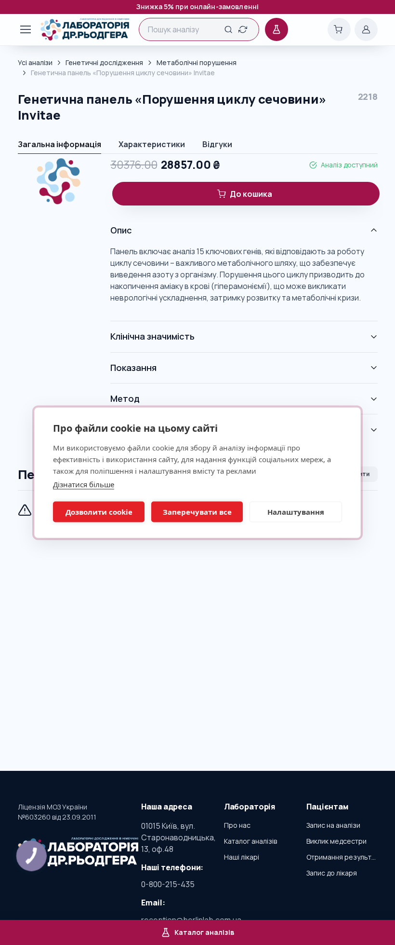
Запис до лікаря (331, 872)
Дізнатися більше (83, 484)
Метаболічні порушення (197, 62)
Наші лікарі (241, 857)
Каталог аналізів (250, 841)
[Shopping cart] (339, 29)
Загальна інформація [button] (59, 144)
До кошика (251, 194)
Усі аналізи (35, 62)
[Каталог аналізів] (276, 29)
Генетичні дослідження (104, 62)
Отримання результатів (341, 857)
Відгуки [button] (217, 144)
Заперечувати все (197, 512)
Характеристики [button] (151, 144)
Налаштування (295, 512)
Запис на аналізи (333, 825)
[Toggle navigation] (21, 29)
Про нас (237, 825)
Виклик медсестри (336, 841)
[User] (366, 29)
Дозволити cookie (99, 512)
